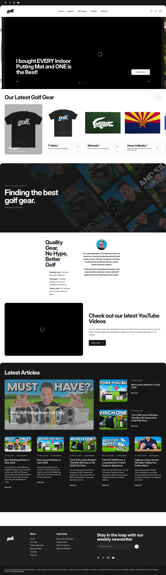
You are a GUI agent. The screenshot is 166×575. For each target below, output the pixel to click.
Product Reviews (36, 545)
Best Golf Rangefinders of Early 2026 (37, 414)
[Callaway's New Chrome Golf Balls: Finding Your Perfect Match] (148, 444)
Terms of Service (63, 545)
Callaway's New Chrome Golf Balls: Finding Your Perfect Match (147, 462)
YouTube (33, 552)
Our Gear (33, 542)
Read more (14, 423)
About (32, 539)
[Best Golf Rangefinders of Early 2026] (49, 405)
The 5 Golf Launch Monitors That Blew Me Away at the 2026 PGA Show (144, 418)
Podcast (33, 555)
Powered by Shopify (17, 571)
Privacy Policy (62, 542)
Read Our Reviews (63, 549)
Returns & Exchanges (64, 539)
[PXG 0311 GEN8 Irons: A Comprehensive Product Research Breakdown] (115, 444)
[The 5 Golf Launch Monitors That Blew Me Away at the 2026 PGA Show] (113, 420)
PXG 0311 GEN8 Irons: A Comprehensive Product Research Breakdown (114, 462)
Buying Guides (36, 549)
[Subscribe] (137, 546)
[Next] (148, 81)
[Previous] (18, 81)
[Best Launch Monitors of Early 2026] (113, 391)
